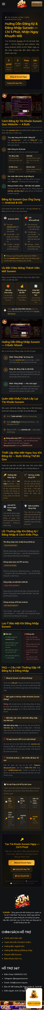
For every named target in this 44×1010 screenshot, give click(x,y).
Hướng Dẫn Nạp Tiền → (15, 83)
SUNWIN (6, 912)
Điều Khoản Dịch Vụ (13, 958)
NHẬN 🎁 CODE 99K (34, 1003)
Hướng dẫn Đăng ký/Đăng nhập (18, 950)
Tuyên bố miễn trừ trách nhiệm (17, 942)
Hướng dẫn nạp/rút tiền (14, 946)
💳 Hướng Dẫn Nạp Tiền (21, 869)
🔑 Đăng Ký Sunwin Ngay (17, 77)
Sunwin (20, 41)
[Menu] (3, 4)
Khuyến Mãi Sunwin (12, 954)
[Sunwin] (22, 4)
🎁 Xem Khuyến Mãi (22, 876)
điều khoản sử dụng (11, 709)
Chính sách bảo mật (13, 938)
